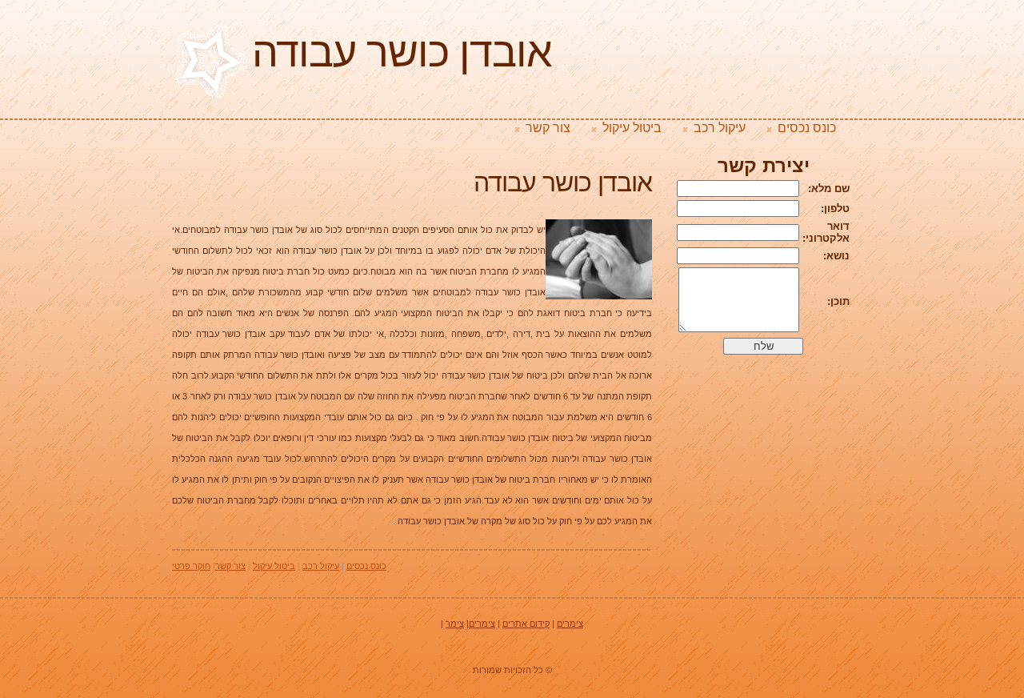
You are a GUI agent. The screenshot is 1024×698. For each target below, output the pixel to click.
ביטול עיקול (632, 127)
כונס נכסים (807, 127)
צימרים (570, 623)
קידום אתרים (526, 623)
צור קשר (548, 127)
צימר (455, 623)
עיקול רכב (720, 127)
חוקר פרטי (191, 566)
